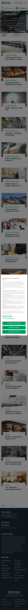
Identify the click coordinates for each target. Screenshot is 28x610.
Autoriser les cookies (14, 331)
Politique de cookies (7, 316)
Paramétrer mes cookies (14, 323)
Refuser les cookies (14, 327)
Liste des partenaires (9, 318)
